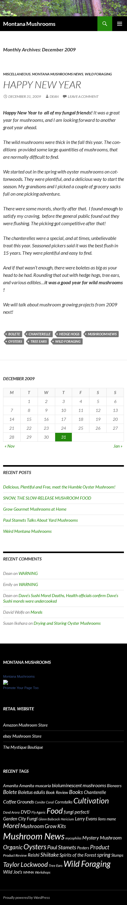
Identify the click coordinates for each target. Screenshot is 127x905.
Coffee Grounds (18, 801)
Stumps (117, 855)
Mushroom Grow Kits (43, 826)
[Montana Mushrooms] (5, 681)
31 (63, 437)
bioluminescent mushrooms (79, 785)
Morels (36, 612)
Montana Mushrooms (29, 23)
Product (99, 847)
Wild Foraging (98, 74)
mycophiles (73, 838)
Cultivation (91, 800)
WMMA (28, 872)
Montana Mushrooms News (57, 74)
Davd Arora (11, 812)
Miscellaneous (17, 74)
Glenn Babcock (49, 819)
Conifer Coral (44, 802)
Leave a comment (83, 96)
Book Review (57, 792)
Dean (54, 96)
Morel (11, 826)
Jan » (117, 446)
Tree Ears (39, 341)
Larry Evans (86, 818)
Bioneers (114, 785)
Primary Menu (119, 23)
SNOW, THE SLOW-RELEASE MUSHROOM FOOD (47, 497)
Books (76, 791)
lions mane (107, 818)
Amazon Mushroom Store (25, 725)
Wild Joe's (12, 872)
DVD (26, 812)
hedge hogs (69, 334)
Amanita (10, 785)
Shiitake (49, 854)
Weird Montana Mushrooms (27, 531)
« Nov (10, 446)
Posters (83, 847)
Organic (13, 847)
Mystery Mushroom (102, 837)
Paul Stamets (61, 847)
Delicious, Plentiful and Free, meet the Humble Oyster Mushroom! (59, 486)
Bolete (14, 334)
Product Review (15, 855)
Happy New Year (42, 84)
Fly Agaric (38, 812)
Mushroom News (102, 334)
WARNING (28, 573)
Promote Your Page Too (21, 688)
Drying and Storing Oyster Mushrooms (67, 623)
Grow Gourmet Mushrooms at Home (34, 509)
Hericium (67, 819)
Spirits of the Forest (77, 855)
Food (55, 810)
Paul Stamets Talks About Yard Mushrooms (40, 520)
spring (103, 854)
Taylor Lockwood (25, 864)
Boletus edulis (31, 792)
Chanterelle (40, 334)
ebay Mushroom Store (22, 736)
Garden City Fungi (20, 818)
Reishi (33, 855)
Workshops (42, 872)
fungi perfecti (76, 812)
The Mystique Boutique (23, 747)
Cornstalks (63, 801)
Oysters (15, 341)
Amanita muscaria (35, 785)
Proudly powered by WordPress (26, 897)
